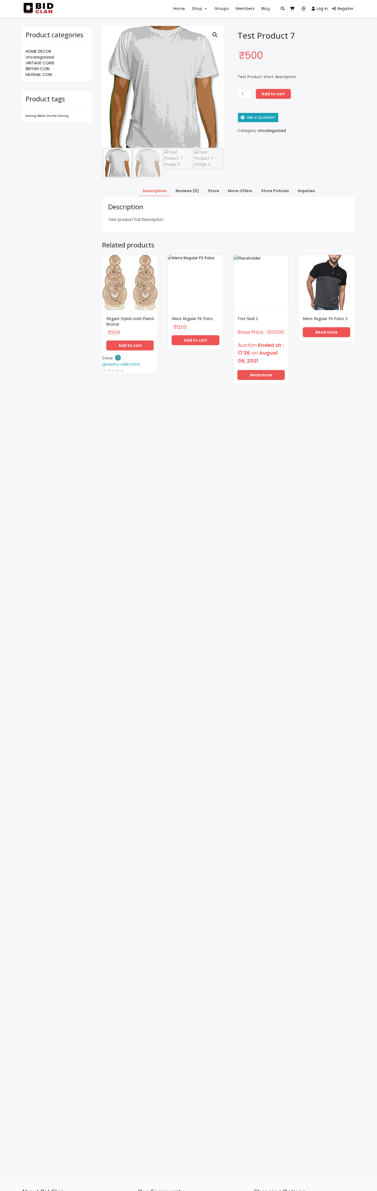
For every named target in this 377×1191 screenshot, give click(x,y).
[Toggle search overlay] (283, 9)
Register (346, 8)
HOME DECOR (38, 51)
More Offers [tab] (240, 191)
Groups (221, 8)
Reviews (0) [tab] (187, 191)
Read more (261, 375)
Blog (265, 8)
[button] (215, 35)
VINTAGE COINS (40, 63)
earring (31, 116)
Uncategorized (40, 57)
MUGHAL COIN (39, 74)
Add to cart (273, 94)
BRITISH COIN (38, 69)
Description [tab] (155, 191)
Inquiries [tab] (306, 191)
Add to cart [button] (130, 345)
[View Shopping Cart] (292, 9)
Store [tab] (213, 191)
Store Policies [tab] (275, 191)
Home (179, 8)
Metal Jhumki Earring (52, 116)
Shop (197, 8)
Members (245, 8)
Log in (322, 8)
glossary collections (121, 364)
